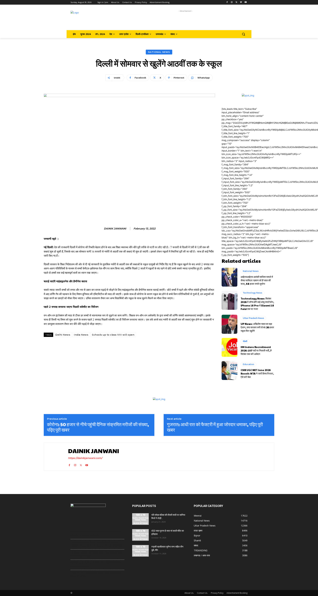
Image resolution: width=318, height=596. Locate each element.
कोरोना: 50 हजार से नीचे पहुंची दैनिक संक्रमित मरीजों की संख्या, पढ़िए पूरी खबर (98, 427)
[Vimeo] (241, 2)
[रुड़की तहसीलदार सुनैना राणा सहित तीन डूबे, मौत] (140, 551)
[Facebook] (227, 2)
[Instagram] (232, 2)
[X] (236, 2)
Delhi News (62, 334)
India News (81, 334)
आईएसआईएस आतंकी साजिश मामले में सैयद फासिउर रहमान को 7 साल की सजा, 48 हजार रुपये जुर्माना (257, 280)
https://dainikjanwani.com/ (85, 458)
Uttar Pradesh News (253, 318)
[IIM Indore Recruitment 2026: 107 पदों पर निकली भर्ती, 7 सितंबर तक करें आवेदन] (229, 347)
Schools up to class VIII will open (113, 334)
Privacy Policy (217, 593)
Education (248, 364)
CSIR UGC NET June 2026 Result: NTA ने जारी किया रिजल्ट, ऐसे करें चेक (257, 373)
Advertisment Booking (237, 593)
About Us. (189, 593)
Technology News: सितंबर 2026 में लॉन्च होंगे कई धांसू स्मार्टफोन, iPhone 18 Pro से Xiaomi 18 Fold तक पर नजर (257, 304)
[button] (243, 34)
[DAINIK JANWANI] (55, 456)
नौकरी (245, 341)
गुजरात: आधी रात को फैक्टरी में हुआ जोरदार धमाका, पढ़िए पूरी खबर (215, 427)
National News (159, 52)
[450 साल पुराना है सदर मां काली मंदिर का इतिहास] (140, 535)
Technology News (252, 293)
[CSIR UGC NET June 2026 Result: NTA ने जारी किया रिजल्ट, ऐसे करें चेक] (229, 370)
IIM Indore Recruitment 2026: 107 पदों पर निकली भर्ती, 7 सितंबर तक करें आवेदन (256, 350)
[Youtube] (245, 2)
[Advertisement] (185, 20)
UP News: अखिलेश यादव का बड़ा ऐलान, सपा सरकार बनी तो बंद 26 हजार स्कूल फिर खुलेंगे (257, 327)
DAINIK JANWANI (115, 228)
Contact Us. (202, 593)
